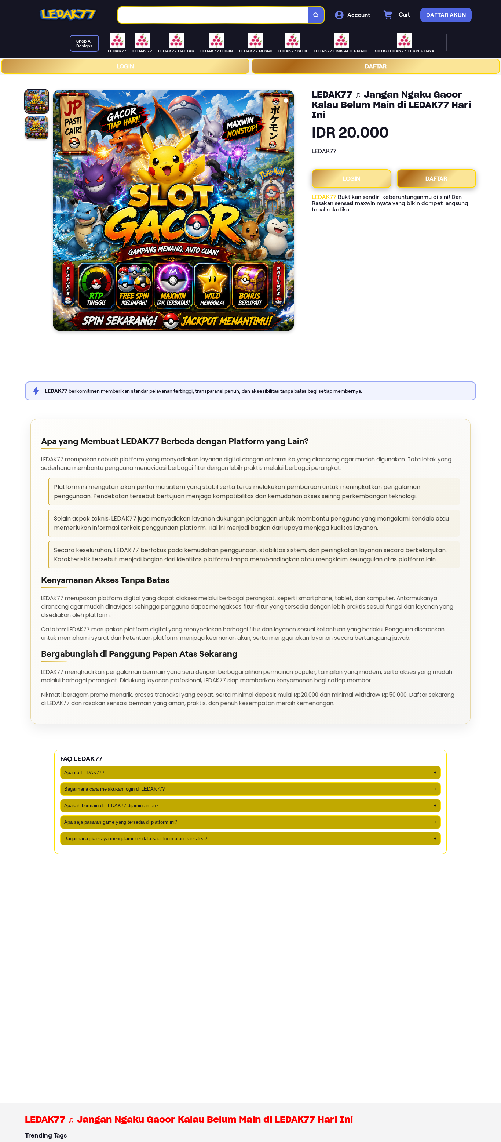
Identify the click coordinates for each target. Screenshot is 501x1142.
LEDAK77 (324, 197)
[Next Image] (288, 211)
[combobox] (213, 15)
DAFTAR (376, 66)
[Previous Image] (59, 211)
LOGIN (125, 66)
